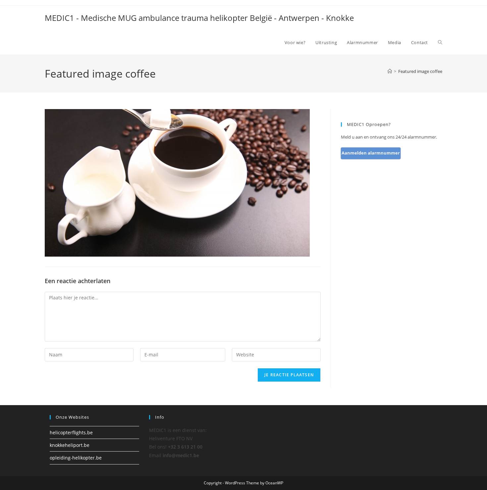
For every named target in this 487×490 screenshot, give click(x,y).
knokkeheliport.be (69, 445)
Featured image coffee (420, 71)
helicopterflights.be (71, 432)
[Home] (390, 71)
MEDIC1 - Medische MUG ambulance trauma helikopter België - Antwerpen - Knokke (199, 17)
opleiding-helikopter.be (76, 458)
